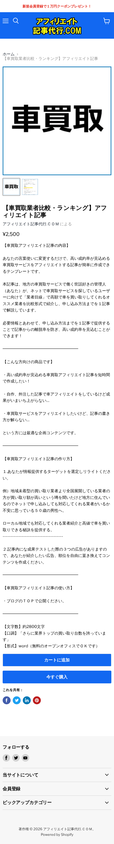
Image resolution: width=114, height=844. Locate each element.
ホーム (9, 54)
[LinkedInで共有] (27, 700)
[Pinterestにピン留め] (37, 700)
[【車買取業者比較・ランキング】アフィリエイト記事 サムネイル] (11, 186)
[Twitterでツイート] (17, 700)
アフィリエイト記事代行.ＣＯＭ (31, 224)
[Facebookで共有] (7, 700)
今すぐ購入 (57, 676)
